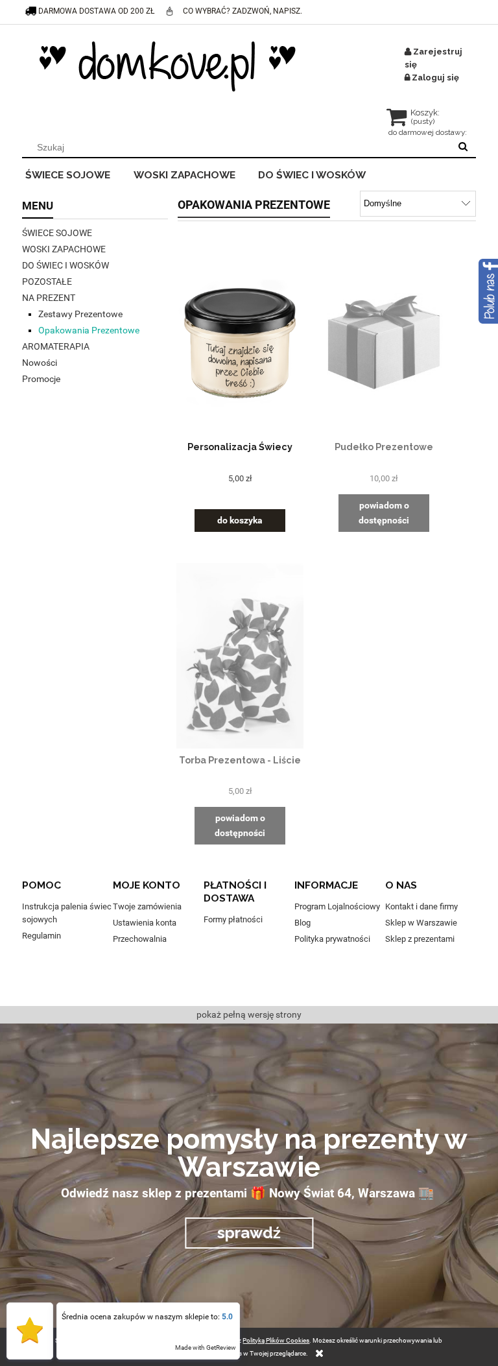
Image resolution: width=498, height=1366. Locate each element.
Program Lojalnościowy (337, 906)
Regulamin (41, 936)
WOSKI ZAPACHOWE (64, 249)
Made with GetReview (205, 1347)
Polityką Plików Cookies (276, 1340)
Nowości (39, 362)
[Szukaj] (463, 147)
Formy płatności (233, 919)
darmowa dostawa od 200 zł (96, 11)
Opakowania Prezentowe (88, 330)
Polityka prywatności (332, 939)
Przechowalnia (140, 939)
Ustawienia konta (144, 923)
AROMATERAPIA (55, 346)
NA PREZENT (48, 298)
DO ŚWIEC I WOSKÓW (65, 265)
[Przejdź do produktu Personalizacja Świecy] (239, 342)
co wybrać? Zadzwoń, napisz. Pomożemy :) (242, 22)
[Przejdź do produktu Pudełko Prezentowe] (383, 342)
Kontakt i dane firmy (421, 906)
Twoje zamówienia (147, 906)
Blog (302, 923)
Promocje (41, 379)
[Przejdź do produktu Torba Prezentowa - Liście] (239, 655)
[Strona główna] (168, 66)
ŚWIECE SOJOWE (57, 233)
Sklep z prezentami (420, 939)
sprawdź (249, 1232)
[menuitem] (76, 173)
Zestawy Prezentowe (80, 314)
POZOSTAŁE (47, 281)
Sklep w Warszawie (421, 923)
